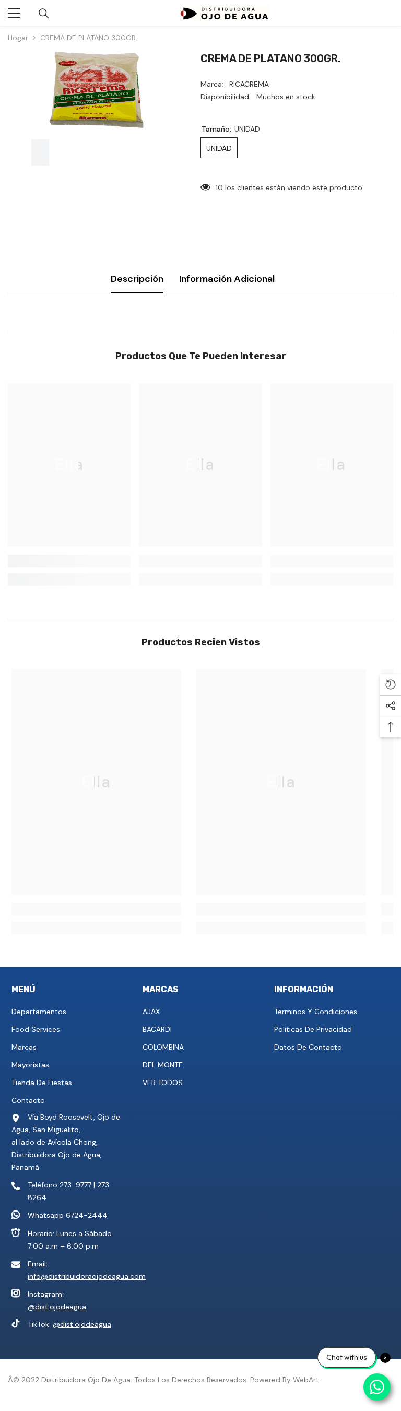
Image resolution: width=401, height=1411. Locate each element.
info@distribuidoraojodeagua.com (87, 1276)
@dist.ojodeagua (57, 1306)
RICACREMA (249, 84)
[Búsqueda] (44, 13)
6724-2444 (87, 1215)
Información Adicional (227, 279)
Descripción (137, 279)
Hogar (18, 37)
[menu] (14, 13)
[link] (69, 561)
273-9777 (75, 1185)
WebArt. (307, 1379)
